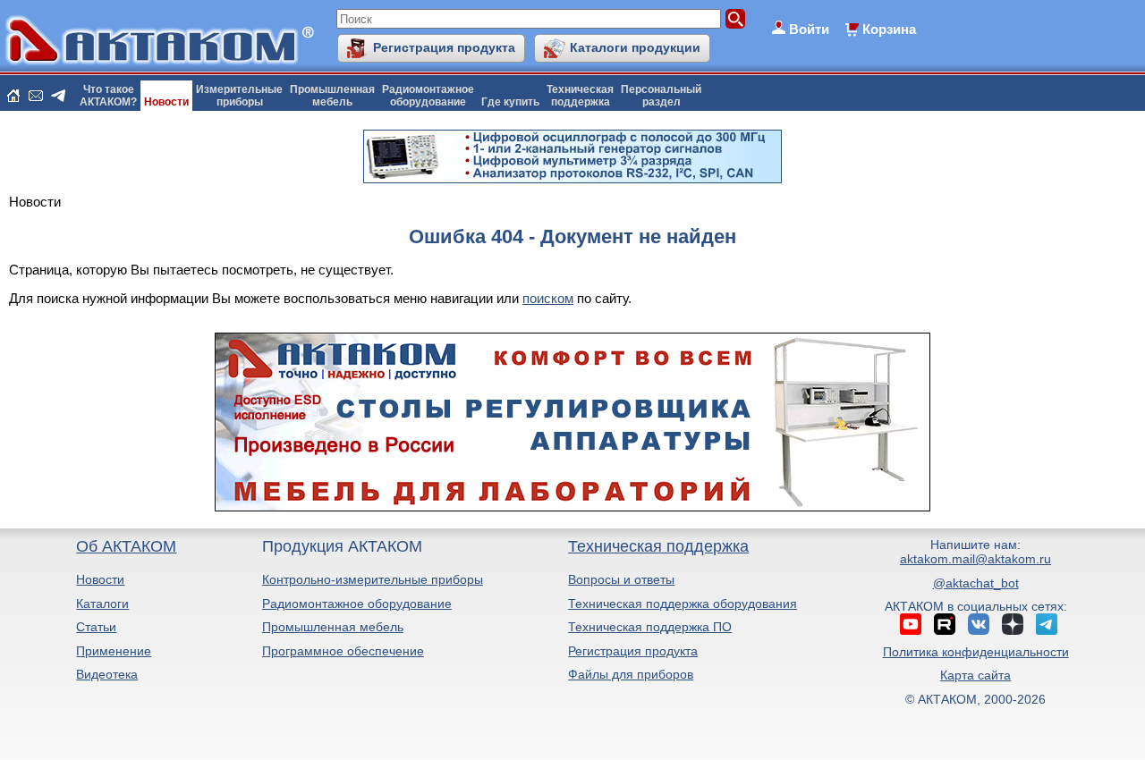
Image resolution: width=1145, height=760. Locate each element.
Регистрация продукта (444, 47)
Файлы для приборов (630, 674)
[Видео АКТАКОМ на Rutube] (944, 624)
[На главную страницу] (13, 96)
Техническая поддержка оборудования (682, 603)
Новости (166, 102)
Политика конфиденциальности (976, 652)
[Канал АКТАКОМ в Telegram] (1046, 624)
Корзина (889, 29)
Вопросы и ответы (621, 579)
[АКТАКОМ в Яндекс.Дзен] (1012, 624)
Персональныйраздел (661, 95)
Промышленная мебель (332, 627)
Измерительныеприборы (239, 95)
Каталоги (102, 603)
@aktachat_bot (976, 583)
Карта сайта (975, 675)
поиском (547, 298)
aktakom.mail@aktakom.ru (975, 559)
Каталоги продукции (635, 47)
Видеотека (107, 674)
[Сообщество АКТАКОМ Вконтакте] (978, 624)
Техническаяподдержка (580, 95)
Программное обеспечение (343, 651)
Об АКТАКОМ (126, 546)
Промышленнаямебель (332, 95)
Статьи (96, 627)
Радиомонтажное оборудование (357, 603)
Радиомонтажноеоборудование (428, 95)
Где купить (510, 102)
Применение (113, 651)
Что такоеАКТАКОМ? (108, 95)
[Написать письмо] (36, 96)
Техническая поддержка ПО (650, 627)
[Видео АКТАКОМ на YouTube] (910, 624)
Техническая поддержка (658, 546)
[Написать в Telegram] (58, 96)
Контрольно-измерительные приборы (372, 579)
